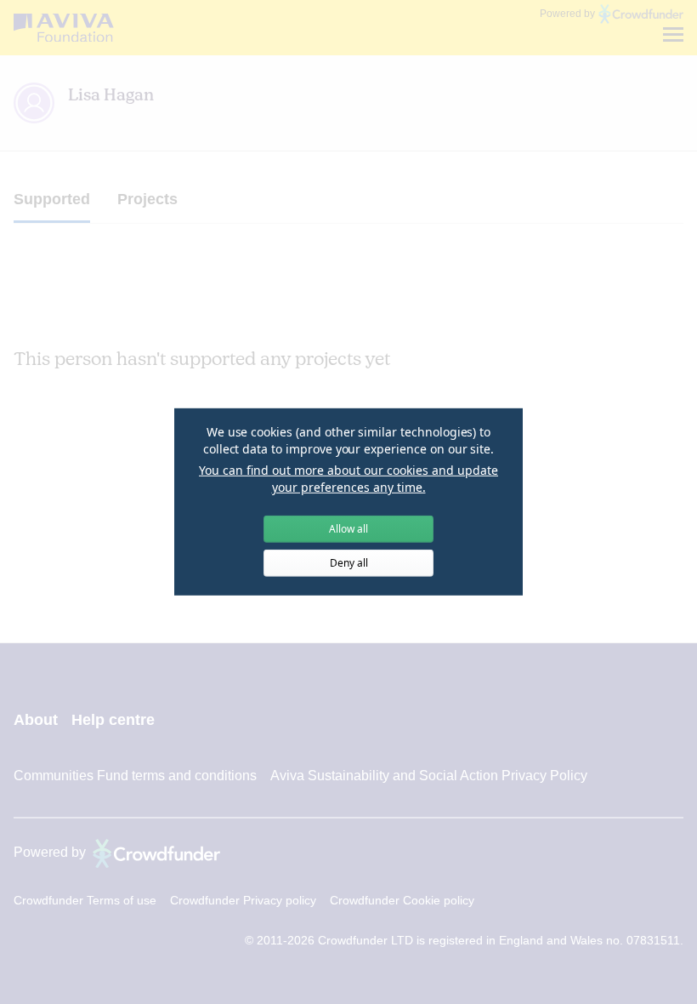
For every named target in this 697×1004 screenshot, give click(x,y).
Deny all (349, 563)
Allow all (348, 529)
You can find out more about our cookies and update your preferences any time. (348, 478)
